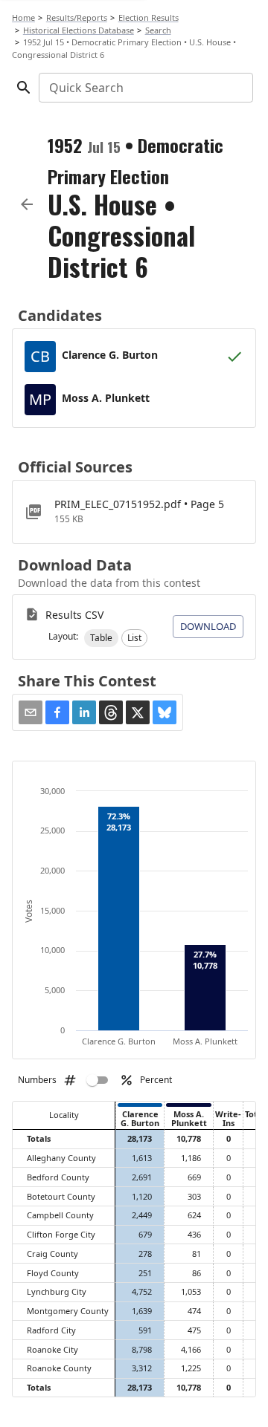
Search (158, 30)
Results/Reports (76, 17)
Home (23, 17)
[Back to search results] (27, 204)
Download (208, 626)
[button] (101, 638)
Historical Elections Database (78, 30)
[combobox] (144, 87)
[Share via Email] (30, 712)
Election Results (148, 17)
